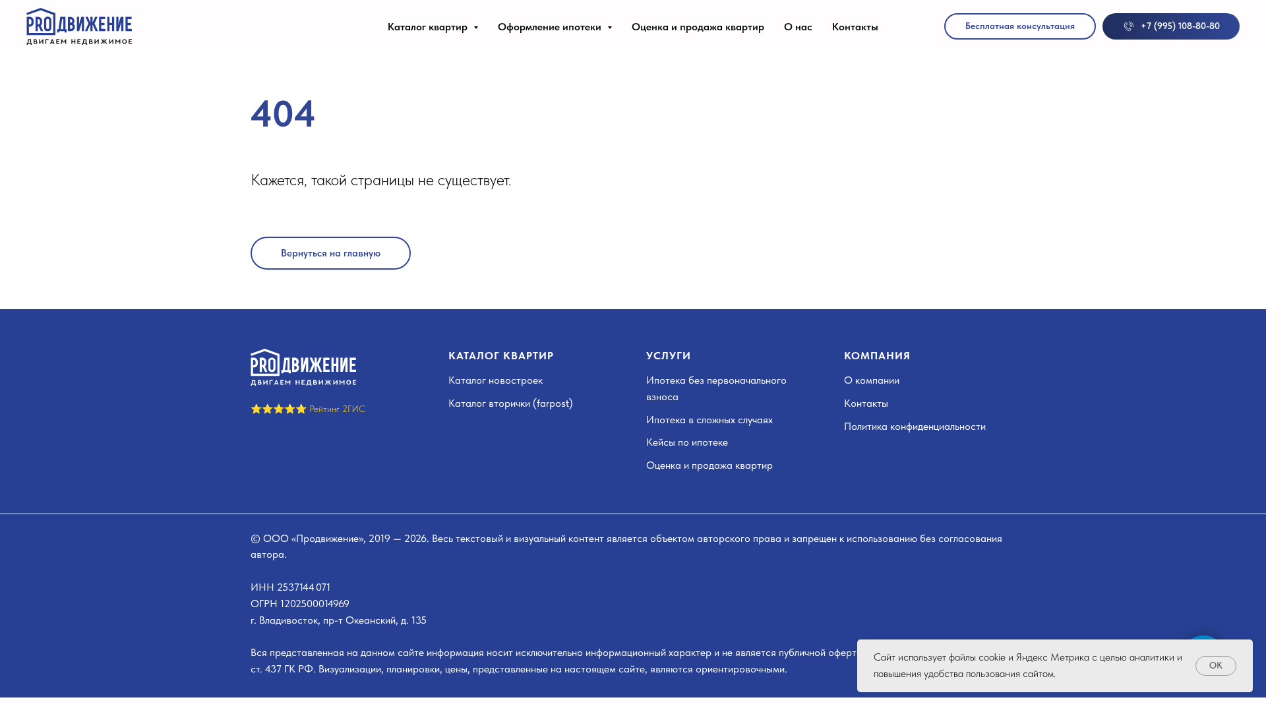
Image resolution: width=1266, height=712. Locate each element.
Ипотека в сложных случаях (709, 419)
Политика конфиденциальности (915, 426)
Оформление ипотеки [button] (551, 26)
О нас (798, 26)
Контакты (855, 26)
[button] (1020, 26)
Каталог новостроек (495, 380)
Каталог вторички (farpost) (510, 403)
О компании (871, 380)
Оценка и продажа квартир (698, 26)
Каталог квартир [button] (429, 26)
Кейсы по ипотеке (687, 442)
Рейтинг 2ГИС (337, 408)
